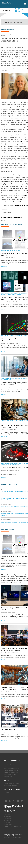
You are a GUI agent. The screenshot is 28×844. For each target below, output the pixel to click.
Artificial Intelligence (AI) (8, 250)
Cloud (3, 378)
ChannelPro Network (15, 343)
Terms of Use (7, 818)
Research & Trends (6, 294)
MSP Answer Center (19, 378)
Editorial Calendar (8, 767)
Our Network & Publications (11, 768)
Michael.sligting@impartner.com (11, 217)
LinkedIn (17, 205)
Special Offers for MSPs (10, 774)
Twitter (23, 205)
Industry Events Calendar (10, 785)
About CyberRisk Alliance (10, 765)
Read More (4, 266)
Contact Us (7, 814)
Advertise (6, 792)
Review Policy (7, 816)
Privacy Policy (7, 820)
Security (14, 294)
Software (18, 250)
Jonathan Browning (14, 470)
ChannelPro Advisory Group (11, 770)
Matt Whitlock (12, 258)
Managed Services (20, 293)
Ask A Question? (8, 776)
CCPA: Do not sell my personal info (13, 826)
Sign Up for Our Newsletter (11, 772)
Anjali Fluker (13, 429)
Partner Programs (6, 422)
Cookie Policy (7, 822)
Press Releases (7, 29)
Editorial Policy (8, 824)
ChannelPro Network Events (11, 783)
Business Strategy (6, 335)
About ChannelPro (8, 763)
